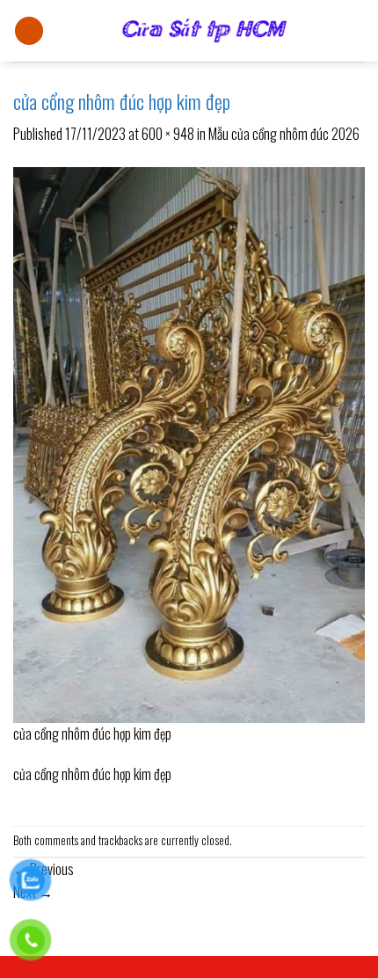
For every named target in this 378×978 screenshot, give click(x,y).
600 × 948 (168, 133)
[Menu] (29, 31)
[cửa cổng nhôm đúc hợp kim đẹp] (189, 443)
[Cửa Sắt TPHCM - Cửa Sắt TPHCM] (204, 31)
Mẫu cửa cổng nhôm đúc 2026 (284, 133)
